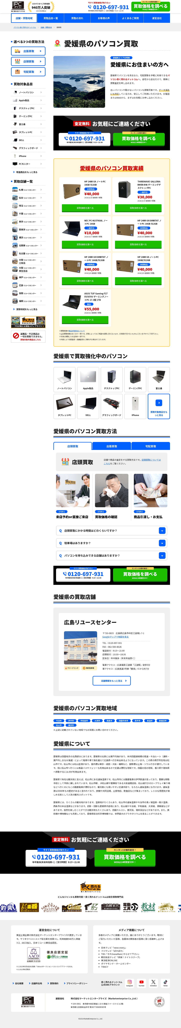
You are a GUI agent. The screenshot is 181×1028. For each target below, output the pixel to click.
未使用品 (90, 189)
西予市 (137, 720)
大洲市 (97, 720)
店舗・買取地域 (24, 18)
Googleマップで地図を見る (115, 636)
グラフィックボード (28, 148)
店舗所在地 (36, 983)
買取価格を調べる (85, 207)
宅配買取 (28, 72)
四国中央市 (123, 720)
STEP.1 (62, 511)
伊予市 (71, 720)
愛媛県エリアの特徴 (121, 57)
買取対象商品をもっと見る (158, 413)
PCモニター (24, 163)
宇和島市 (84, 720)
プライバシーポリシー (77, 983)
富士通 (22, 124)
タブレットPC (25, 132)
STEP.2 (101, 511)
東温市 (150, 720)
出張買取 (28, 51)
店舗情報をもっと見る (111, 680)
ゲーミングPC (25, 116)
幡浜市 (71, 725)
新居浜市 (163, 720)
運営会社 (157, 18)
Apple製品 (24, 100)
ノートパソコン (26, 92)
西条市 (109, 720)
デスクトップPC (26, 108)
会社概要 (19, 983)
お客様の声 (104, 18)
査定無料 (82, 123)
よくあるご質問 (130, 18)
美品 (89, 304)
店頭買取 (28, 61)
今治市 (59, 720)
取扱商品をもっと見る (26, 172)
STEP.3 (139, 511)
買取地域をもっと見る (26, 309)
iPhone (22, 156)
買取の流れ (77, 18)
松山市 (59, 725)
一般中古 (144, 192)
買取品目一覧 (51, 18)
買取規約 (54, 983)
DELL (21, 140)
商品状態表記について (77, 331)
